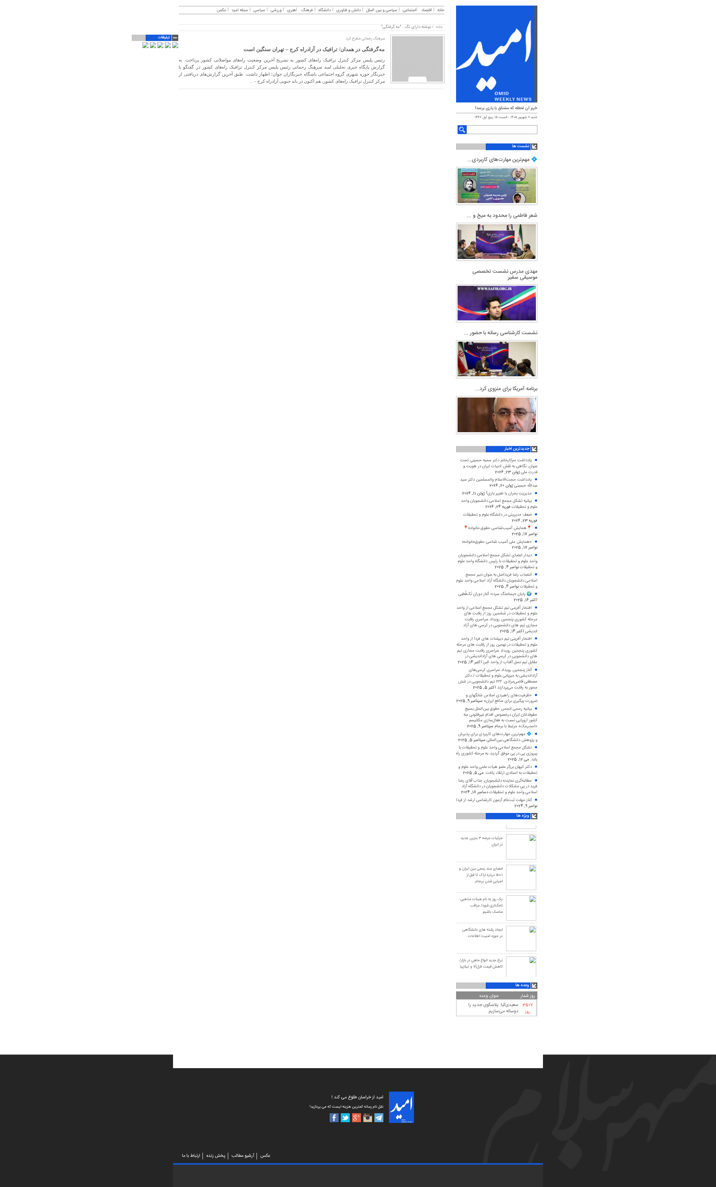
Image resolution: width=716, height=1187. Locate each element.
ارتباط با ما (191, 1155)
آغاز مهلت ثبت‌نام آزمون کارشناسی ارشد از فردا (494, 800)
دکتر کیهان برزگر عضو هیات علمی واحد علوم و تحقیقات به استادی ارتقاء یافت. (497, 770)
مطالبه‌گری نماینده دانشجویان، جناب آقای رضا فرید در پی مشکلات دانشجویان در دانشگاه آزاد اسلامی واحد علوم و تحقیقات (497, 787)
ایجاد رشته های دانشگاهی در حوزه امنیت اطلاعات (482, 932)
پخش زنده (216, 1155)
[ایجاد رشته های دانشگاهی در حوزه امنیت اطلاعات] (521, 937)
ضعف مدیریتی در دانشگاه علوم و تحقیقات (497, 515)
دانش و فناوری (348, 10)
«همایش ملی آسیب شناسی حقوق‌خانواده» (497, 542)
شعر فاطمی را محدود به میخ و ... (502, 215)
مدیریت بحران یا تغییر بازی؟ (509, 493)
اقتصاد (426, 10)
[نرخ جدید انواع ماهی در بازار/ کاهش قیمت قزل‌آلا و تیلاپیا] (521, 968)
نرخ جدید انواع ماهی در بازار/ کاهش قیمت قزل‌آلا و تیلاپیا (481, 962)
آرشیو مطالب (243, 1155)
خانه (440, 10)
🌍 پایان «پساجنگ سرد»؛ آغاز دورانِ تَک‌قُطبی (495, 594)
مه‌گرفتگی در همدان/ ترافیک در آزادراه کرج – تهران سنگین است (314, 49)
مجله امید (240, 10)
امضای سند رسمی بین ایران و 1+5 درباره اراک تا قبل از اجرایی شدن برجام (481, 874)
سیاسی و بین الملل (381, 10)
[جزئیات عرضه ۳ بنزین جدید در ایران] (521, 845)
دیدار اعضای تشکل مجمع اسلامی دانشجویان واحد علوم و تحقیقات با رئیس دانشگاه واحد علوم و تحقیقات (497, 561)
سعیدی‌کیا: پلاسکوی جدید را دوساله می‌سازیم (493, 1008)
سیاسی (259, 10)
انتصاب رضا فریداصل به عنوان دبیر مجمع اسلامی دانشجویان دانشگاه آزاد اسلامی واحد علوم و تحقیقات (496, 581)
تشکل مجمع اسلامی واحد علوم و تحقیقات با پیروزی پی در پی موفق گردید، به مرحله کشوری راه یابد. (496, 753)
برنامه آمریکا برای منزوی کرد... (506, 388)
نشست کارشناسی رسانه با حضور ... (500, 333)
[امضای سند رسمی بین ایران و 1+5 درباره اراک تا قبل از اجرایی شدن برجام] (521, 876)
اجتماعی (409, 10)
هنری (291, 10)
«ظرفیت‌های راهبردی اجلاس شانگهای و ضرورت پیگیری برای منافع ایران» (501, 698)
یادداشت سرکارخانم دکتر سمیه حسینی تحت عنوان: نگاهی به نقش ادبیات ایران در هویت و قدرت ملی (498, 466)
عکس (221, 10)
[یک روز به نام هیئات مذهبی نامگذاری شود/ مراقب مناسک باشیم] (521, 906)
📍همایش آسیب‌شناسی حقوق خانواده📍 (497, 528)
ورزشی (276, 10)
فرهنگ (307, 10)
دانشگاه (324, 10)
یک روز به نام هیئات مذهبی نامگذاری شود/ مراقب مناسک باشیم (482, 904)
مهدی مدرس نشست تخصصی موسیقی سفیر (504, 274)
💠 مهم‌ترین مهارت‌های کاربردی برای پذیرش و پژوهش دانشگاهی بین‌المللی (497, 737)
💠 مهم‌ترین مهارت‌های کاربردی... (502, 159)
